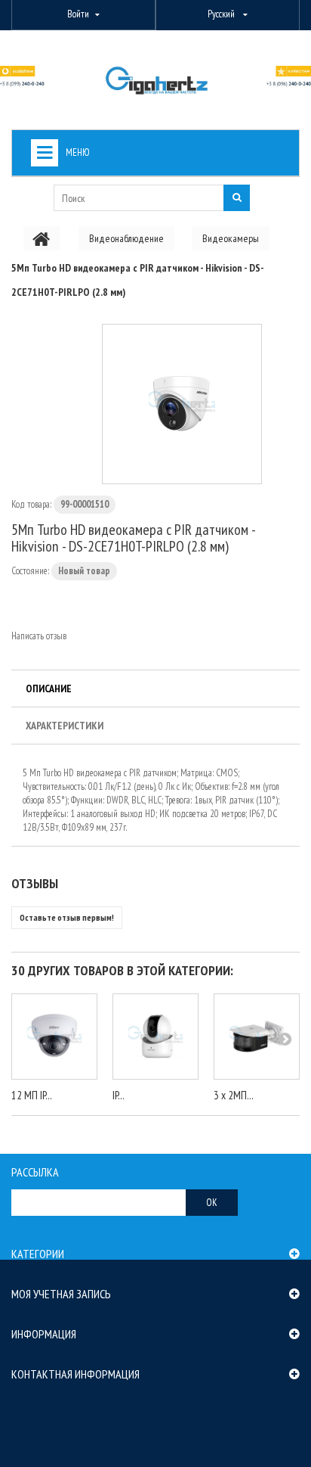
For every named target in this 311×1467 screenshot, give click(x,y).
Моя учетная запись (61, 1293)
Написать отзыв (38, 635)
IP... (118, 1095)
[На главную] (41, 238)
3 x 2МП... (234, 1095)
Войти (78, 14)
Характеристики (64, 725)
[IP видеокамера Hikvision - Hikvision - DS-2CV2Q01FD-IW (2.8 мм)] (155, 1036)
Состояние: (30, 570)
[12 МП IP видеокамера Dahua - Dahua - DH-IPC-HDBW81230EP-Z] (54, 1036)
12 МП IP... (31, 1095)
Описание (49, 688)
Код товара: (31, 504)
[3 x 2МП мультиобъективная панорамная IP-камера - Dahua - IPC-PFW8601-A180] (257, 1036)
